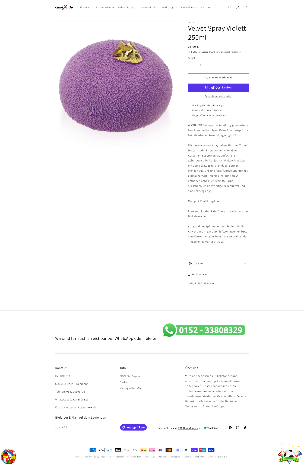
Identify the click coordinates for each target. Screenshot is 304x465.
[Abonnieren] (114, 427)
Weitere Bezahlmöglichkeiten (218, 96)
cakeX (85, 457)
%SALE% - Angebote (131, 376)
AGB (153, 457)
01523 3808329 (79, 399)
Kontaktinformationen (193, 457)
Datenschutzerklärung (137, 457)
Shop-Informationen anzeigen (209, 115)
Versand (206, 51)
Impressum (175, 457)
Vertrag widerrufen (131, 388)
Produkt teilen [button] (200, 274)
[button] (86, 7)
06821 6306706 (75, 391)
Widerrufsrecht (117, 457)
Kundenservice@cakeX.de (80, 407)
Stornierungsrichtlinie (218, 457)
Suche (123, 382)
